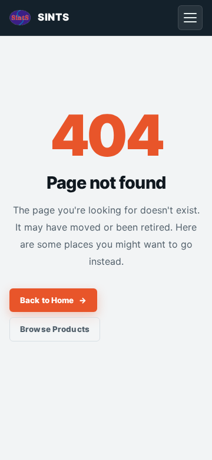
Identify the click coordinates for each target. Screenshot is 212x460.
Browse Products (55, 329)
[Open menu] (190, 17)
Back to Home (53, 300)
